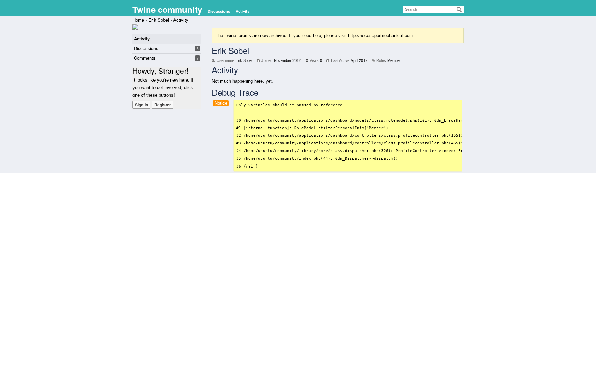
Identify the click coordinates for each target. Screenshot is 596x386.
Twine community (167, 9)
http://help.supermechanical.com (380, 35)
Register (162, 105)
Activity (242, 11)
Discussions (219, 11)
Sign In (141, 105)
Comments (145, 58)
